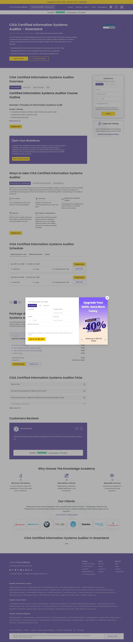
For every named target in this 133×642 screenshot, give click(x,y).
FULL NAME (31, 309)
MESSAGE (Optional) (33, 324)
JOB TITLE (56, 316)
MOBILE (30, 316)
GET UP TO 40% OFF (36, 339)
